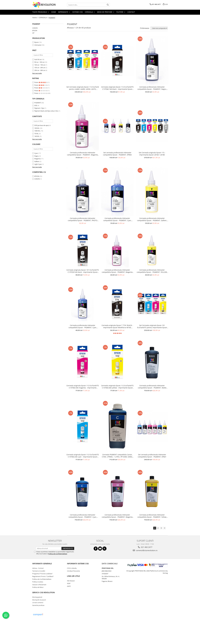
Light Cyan (38, 164)
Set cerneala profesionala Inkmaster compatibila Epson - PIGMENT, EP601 (152, 455)
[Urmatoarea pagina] (164, 528)
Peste (36, 82)
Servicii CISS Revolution (43, 592)
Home (53, 12)
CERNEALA (89, 12)
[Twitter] (104, 549)
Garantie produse (38, 605)
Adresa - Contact (38, 568)
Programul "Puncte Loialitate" (42, 574)
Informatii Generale (42, 563)
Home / (35, 17)
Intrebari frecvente (73, 571)
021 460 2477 (146, 547)
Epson (36, 42)
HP (33, 33)
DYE (35, 105)
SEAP (68, 583)
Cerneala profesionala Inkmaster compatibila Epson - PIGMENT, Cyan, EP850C (117, 219)
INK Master (71, 581)
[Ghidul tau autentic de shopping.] (38, 614)
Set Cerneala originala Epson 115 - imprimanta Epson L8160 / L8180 (152, 153)
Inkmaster (37, 45)
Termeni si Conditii (38, 571)
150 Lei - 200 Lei (39, 67)
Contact (131, 12)
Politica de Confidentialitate (57, 554)
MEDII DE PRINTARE (105, 12)
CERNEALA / (43, 17)
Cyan (36, 153)
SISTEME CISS (77, 12)
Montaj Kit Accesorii (39, 600)
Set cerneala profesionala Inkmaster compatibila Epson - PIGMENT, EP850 (117, 153)
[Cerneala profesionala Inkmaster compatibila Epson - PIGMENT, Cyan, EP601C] (82, 304)
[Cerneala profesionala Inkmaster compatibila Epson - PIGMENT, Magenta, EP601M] (117, 250)
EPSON (34, 30)
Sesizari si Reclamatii (39, 585)
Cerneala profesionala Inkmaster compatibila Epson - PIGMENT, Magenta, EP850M (82, 153)
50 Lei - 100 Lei (39, 62)
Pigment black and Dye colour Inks (46, 111)
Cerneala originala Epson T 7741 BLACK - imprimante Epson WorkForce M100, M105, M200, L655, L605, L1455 (117, 326)
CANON (35, 28)
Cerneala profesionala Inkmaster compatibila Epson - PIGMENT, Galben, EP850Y (152, 219)
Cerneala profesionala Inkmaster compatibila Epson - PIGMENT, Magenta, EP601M (117, 271)
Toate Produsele (39, 12)
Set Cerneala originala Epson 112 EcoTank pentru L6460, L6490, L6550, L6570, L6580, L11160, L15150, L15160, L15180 (82, 88)
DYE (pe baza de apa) (41, 125)
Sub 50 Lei (37, 59)
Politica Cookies (37, 582)
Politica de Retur (38, 587)
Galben (36, 161)
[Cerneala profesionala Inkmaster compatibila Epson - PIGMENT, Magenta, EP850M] (82, 126)
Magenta (37, 159)
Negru (36, 156)
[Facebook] (96, 549)
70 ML (36, 134)
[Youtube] (100, 549)
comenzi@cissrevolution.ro (146, 550)
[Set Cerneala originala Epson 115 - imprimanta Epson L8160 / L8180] (152, 126)
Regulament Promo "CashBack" (43, 576)
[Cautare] (108, 5)
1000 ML (37, 131)
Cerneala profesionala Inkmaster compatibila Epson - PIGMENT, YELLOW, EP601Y (152, 271)
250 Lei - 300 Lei (39, 70)
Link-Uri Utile (73, 576)
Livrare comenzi (37, 602)
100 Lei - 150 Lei (39, 65)
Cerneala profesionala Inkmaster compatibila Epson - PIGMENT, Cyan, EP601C (83, 326)
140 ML (36, 136)
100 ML (36, 128)
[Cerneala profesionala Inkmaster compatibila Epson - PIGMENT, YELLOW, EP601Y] (152, 250)
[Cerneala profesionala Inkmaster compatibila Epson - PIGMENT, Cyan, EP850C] (117, 191)
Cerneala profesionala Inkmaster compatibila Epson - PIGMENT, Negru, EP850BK (152, 88)
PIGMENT (37, 103)
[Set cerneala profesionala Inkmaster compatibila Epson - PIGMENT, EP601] (152, 426)
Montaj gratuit (37, 597)
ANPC (69, 586)
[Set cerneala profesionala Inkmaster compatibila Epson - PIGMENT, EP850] (117, 126)
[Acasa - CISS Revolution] (43, 5)
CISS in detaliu (72, 568)
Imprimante (63, 12)
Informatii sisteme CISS (78, 563)
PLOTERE (120, 12)
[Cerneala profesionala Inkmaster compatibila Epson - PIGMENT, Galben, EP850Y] (152, 191)
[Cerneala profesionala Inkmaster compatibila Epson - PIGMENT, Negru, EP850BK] (152, 60)
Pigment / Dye (39, 108)
